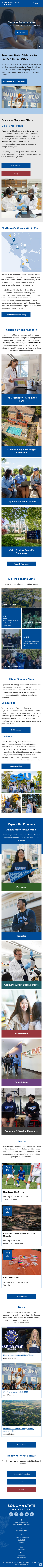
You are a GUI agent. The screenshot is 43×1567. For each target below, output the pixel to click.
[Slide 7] (25, 105)
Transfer (21, 936)
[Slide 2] (12, 105)
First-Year (21, 887)
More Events (21, 1296)
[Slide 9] (31, 105)
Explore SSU (16, 165)
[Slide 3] (15, 105)
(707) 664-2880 (21, 1530)
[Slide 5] (20, 105)
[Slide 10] (34, 105)
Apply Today (21, 32)
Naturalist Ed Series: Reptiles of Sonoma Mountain (19, 1234)
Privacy (27, 1562)
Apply (16, 173)
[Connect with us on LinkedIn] (22, 1514)
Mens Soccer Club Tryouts (13, 1192)
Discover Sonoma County (16, 314)
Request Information (22, 1474)
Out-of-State (21, 1082)
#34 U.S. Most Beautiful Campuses (21, 552)
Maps (21, 1547)
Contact (21, 1534)
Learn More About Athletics (14, 81)
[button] (40, 1564)
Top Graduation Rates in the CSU (21, 399)
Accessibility (35, 1562)
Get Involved (16, 730)
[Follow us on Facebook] (16, 1514)
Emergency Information (21, 1537)
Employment (21, 1557)
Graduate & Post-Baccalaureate (21, 984)
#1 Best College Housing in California (21, 451)
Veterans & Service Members (21, 1131)
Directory (21, 1555)
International (21, 1033)
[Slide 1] (9, 105)
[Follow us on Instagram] (11, 1514)
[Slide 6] (23, 105)
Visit (21, 1482)
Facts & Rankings (22, 563)
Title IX (21, 1542)
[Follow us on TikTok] (32, 1514)
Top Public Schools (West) (21, 501)
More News (21, 1445)
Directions (21, 1550)
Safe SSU (21, 1540)
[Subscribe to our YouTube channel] (27, 1514)
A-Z (21, 1552)
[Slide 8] (28, 105)
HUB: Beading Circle (11, 1277)
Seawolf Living (16, 766)
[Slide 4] (17, 105)
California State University (21, 1564)
